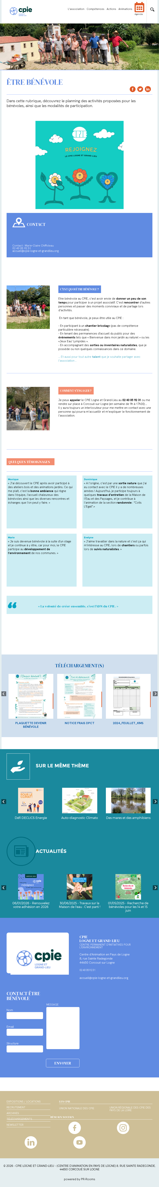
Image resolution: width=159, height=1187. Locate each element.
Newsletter (15, 1124)
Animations (125, 9)
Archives (13, 1113)
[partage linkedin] (148, 89)
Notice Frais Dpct (79, 723)
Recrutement (16, 1107)
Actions (111, 9)
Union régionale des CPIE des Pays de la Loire (130, 1109)
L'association (76, 9)
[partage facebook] (133, 89)
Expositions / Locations (24, 1101)
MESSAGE (52, 1004)
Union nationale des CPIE (76, 1108)
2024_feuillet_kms (128, 723)
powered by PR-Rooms (79, 1179)
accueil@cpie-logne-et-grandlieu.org (35, 251)
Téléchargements (19, 1119)
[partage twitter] (140, 89)
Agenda (139, 14)
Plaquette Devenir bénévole (30, 725)
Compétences (95, 9)
